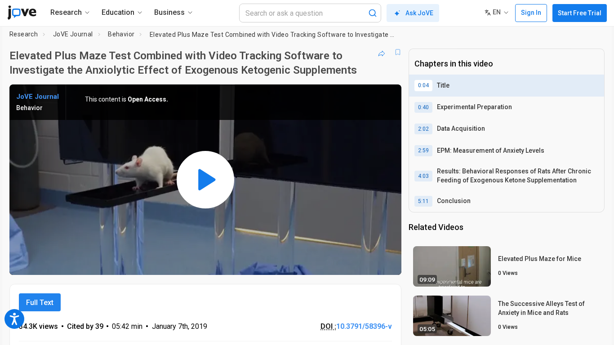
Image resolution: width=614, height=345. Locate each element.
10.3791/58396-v (364, 326)
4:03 (423, 176)
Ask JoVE (419, 13)
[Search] (372, 13)
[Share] (381, 52)
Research (23, 34)
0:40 (423, 107)
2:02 (423, 129)
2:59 (423, 150)
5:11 (423, 201)
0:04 (423, 85)
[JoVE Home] (21, 12)
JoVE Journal (73, 34)
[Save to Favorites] (397, 52)
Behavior (121, 34)
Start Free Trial (579, 13)
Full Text (39, 302)
